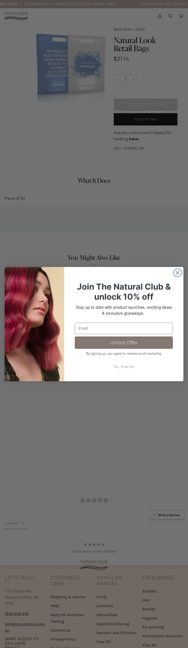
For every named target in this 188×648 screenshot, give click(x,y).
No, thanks (123, 367)
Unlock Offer (124, 342)
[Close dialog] (178, 273)
